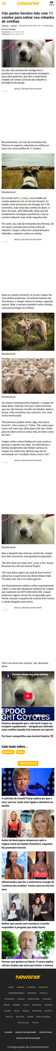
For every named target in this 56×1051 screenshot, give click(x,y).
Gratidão (36, 1005)
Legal (16, 1011)
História (48, 1005)
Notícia (48, 1011)
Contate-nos (45, 1032)
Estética (44, 993)
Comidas (31, 987)
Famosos (47, 999)
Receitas (20, 1017)
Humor (7, 1011)
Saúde (30, 1017)
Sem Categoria (43, 1017)
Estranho (9, 999)
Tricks (35, 1023)
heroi (20, 752)
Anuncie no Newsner (25, 1032)
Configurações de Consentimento (28, 1047)
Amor (11, 987)
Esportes (32, 993)
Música (25, 1011)
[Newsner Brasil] (28, 3)
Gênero (16, 1005)
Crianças (43, 987)
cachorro (8, 752)
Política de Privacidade (28, 1038)
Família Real (34, 999)
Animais (14, 26)
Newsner (5, 26)
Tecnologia (23, 1023)
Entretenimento (16, 993)
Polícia (9, 1017)
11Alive (24, 198)
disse (36, 562)
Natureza (37, 1011)
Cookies (8, 1032)
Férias (7, 1005)
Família (21, 999)
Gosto (26, 1005)
